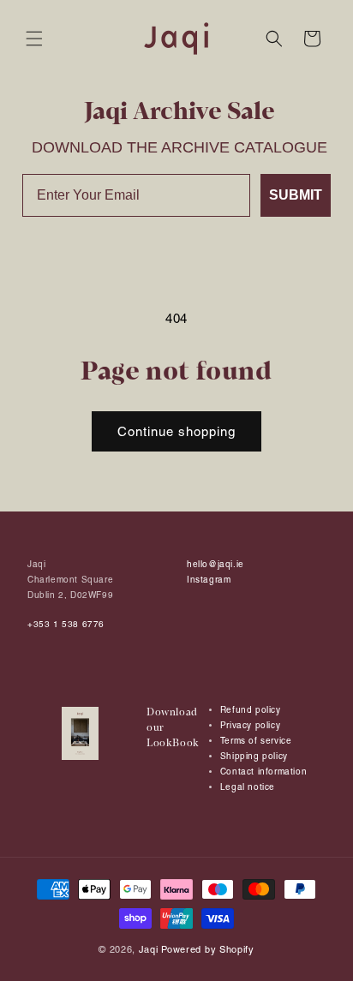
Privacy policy (250, 725)
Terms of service (256, 740)
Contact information (263, 771)
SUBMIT (295, 195)
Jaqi (149, 949)
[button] (34, 38)
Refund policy (250, 710)
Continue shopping (176, 431)
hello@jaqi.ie (215, 564)
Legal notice (247, 787)
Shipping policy (254, 756)
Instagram (208, 579)
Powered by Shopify (207, 949)
